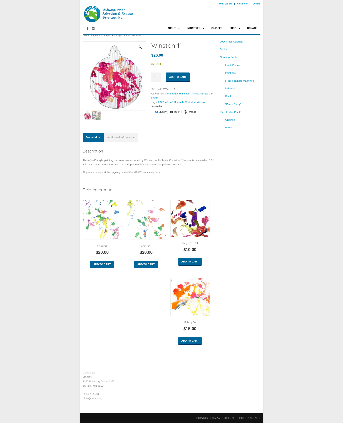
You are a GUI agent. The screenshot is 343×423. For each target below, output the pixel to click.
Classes (216, 28)
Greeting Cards (228, 57)
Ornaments (171, 93)
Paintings (230, 72)
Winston (201, 102)
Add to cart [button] (102, 264)
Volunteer (242, 3)
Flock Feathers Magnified (239, 80)
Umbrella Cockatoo (185, 102)
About (172, 28)
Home (86, 35)
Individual (230, 88)
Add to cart (178, 77)
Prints (228, 127)
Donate (256, 3)
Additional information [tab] (121, 137)
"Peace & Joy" (233, 104)
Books (223, 49)
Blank (228, 96)
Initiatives (193, 28)
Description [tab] (93, 137)
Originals (230, 119)
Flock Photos (232, 65)
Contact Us (89, 372)
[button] (140, 47)
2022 (161, 102)
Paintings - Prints (121, 35)
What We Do (225, 3)
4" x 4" (169, 102)
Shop (233, 28)
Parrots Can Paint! (100, 35)
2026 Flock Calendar (231, 41)
